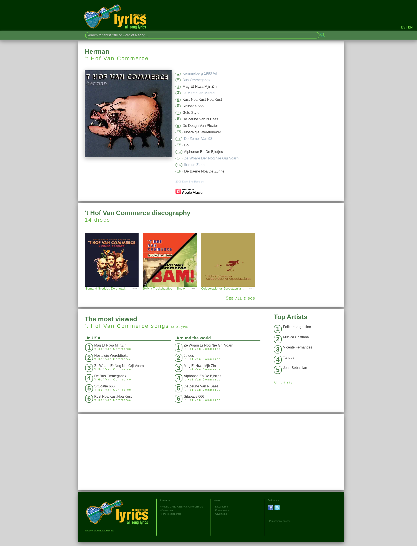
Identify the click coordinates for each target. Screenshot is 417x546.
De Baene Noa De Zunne (204, 171)
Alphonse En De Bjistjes (203, 152)
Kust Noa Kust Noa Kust (202, 99)
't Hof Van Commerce (117, 58)
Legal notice (221, 506)
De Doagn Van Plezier (200, 126)
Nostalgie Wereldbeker (202, 132)
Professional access (280, 521)
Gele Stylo (190, 113)
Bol (186, 145)
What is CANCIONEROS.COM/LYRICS (182, 506)
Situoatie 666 (193, 106)
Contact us (167, 510)
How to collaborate (171, 514)
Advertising (221, 514)
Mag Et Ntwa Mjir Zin (199, 86)
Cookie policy (222, 510)
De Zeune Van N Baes (200, 119)
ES (403, 27)
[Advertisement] (305, 237)
